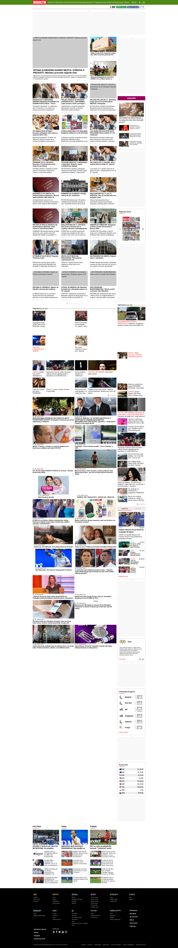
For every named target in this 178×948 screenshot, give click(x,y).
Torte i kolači (94, 897)
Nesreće (74, 903)
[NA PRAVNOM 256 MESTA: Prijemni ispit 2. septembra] (103, 247)
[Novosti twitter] (59, 932)
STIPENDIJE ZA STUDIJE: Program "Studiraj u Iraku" (45, 257)
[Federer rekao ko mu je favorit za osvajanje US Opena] (131, 519)
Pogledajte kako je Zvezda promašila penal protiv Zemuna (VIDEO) (108, 880)
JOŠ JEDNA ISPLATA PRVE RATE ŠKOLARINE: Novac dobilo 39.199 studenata (102, 133)
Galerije (37, 936)
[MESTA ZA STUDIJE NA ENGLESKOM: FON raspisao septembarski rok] (74, 247)
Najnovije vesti (123, 576)
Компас (120, 2)
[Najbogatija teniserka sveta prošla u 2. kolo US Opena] (66, 871)
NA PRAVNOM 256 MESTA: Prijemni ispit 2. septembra (103, 257)
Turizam (126, 2)
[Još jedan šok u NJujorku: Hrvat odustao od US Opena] (66, 862)
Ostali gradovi (123, 732)
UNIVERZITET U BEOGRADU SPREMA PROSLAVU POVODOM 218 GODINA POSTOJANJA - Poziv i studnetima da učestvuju (46, 102)
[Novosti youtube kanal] (63, 932)
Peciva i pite (94, 905)
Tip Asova (74, 919)
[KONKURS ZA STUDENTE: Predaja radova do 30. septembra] (74, 184)
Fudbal (132, 542)
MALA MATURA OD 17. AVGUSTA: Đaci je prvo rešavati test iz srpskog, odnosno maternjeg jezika (74, 226)
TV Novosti (94, 917)
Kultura (104, 2)
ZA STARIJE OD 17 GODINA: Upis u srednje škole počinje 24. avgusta (102, 163)
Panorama (133, 910)
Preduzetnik (113, 901)
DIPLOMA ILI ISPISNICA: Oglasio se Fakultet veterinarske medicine (45, 288)
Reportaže (85, 2)
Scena (36, 932)
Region (131, 899)
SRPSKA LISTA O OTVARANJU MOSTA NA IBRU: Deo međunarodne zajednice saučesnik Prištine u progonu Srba (51, 854)
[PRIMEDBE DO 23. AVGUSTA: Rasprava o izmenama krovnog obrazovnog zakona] (46, 153)
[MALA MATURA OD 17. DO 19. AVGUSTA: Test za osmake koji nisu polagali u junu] (103, 184)
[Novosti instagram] (66, 932)
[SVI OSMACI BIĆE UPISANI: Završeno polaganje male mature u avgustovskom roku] (46, 122)
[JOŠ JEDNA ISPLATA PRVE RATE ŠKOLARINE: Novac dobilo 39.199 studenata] (103, 122)
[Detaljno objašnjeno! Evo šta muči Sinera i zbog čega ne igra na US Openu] (124, 553)
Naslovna (51, 2)
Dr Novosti (134, 917)
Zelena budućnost (115, 919)
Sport (91, 2)
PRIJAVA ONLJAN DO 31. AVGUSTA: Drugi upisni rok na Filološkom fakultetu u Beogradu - (103, 101)
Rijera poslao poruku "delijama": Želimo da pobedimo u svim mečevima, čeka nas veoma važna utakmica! (108, 854)
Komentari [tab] (124, 508)
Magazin (131, 98)
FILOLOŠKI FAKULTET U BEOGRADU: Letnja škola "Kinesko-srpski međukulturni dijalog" (74, 164)
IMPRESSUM (98, 944)
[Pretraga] (139, 2)
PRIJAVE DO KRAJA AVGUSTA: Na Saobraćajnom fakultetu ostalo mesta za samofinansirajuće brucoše (45, 227)
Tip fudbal (74, 913)
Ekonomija (73, 2)
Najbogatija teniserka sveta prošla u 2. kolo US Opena (80, 870)
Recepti (93, 894)
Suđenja (74, 901)
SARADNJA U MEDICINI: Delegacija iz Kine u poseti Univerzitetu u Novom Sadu (103, 226)
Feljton (54, 899)
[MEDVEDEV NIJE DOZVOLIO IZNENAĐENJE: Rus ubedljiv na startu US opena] (74, 837)
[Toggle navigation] (143, 2)
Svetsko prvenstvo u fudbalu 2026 (80, 924)
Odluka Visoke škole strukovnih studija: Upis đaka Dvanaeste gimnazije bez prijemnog (103, 54)
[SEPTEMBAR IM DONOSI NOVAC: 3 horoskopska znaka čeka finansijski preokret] (131, 110)
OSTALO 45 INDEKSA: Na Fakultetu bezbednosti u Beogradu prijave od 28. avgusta (74, 289)
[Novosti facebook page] (56, 932)
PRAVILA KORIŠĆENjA (128, 944)
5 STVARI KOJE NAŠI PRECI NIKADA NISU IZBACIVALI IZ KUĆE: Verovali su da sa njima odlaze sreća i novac (136, 136)
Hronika (66, 2)
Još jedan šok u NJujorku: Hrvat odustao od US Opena (80, 861)
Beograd (98, 2)
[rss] (54, 932)
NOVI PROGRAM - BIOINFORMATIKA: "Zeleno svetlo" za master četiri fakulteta (102, 289)
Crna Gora (114, 2)
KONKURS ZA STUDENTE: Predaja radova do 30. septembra (73, 194)
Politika (132, 559)
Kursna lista (123, 765)
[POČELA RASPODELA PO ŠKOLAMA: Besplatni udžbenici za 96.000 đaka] (74, 122)
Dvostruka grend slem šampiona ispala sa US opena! (80, 879)
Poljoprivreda (114, 899)
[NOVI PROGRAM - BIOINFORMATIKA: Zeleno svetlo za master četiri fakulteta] (103, 278)
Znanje (112, 917)
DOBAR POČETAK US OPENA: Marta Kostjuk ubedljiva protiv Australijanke (80, 854)
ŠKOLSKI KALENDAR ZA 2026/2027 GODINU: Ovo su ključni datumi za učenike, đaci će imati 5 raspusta (102, 78)
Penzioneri (55, 901)
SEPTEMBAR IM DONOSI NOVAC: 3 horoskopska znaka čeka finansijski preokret (131, 120)
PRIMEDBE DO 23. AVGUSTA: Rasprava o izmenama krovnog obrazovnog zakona (44, 164)
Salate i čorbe (94, 899)
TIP (94, 2)
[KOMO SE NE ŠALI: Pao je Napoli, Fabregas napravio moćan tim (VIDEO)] (95, 871)
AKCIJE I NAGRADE (116, 944)
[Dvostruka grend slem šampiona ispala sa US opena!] (66, 880)
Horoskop (122, 659)
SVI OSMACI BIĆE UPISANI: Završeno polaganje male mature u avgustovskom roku (45, 133)
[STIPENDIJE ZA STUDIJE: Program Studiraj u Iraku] (46, 247)
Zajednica (113, 915)
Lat (141, 7)
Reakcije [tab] (138, 508)
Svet (130, 897)
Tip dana (74, 915)
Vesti (56, 2)
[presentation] (120, 229)
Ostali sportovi (56, 919)
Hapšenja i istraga (77, 899)
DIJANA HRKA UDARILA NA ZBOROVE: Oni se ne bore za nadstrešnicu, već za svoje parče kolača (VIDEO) (51, 862)
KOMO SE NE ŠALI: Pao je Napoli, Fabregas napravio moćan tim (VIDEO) (108, 871)
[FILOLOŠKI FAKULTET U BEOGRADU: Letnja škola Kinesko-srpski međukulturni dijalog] (74, 153)
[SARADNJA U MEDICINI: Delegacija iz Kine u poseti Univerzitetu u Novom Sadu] (103, 215)
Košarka (54, 915)
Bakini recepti (94, 901)
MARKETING (106, 944)
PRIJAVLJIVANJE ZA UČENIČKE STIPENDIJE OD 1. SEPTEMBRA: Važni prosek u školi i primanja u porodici (73, 102)
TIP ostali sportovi (77, 917)
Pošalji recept (94, 907)
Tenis (120, 527)
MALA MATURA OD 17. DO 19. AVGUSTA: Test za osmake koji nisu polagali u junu (103, 195)
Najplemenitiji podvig (39, 915)
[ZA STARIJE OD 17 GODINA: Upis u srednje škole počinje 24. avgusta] (103, 153)
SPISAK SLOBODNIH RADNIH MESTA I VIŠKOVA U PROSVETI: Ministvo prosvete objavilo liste (58, 71)
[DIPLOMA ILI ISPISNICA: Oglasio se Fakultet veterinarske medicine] (46, 278)
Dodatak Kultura (95, 915)
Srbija (109, 2)
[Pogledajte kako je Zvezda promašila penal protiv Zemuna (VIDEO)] (95, 880)
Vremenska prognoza (127, 692)
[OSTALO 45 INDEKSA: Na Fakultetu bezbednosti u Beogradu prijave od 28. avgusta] (74, 278)
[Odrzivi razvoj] (121, 7)
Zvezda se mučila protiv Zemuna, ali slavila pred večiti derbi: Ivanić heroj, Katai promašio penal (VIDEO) (108, 862)
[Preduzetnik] (133, 7)
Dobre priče (36, 899)
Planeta (79, 2)
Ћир (143, 7)
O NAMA (83, 944)
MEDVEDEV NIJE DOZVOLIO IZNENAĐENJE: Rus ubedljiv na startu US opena (73, 848)
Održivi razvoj (115, 910)
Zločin (73, 897)
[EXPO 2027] (112, 7)
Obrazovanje (56, 903)
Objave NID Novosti (141, 944)
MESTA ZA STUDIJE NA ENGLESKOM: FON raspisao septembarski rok (71, 258)
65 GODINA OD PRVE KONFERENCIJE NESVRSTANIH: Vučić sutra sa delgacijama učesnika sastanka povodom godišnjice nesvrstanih (51, 880)
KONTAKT (90, 944)
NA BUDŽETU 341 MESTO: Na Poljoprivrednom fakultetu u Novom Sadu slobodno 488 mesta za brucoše (46, 196)
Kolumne (35, 901)
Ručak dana (94, 903)
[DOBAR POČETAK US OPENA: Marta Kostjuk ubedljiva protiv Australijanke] (66, 854)
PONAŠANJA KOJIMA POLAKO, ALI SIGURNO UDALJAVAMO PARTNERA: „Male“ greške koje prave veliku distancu (137, 144)
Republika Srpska (40, 929)
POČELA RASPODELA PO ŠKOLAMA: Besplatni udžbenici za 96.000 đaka (74, 132)
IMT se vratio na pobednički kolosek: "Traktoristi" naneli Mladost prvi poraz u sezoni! (101, 848)
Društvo (61, 2)
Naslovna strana (125, 212)
